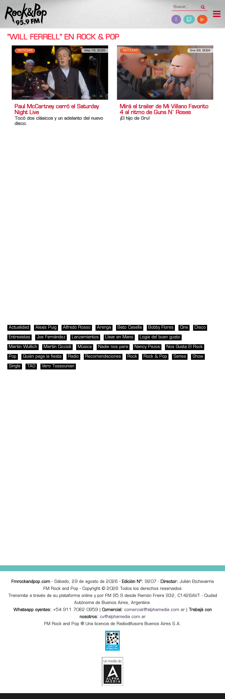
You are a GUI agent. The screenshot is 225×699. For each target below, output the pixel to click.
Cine (184, 327)
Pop (12, 356)
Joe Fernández (51, 337)
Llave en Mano (119, 337)
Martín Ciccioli (57, 347)
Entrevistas (19, 337)
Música (85, 347)
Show (197, 356)
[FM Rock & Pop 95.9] (23, 14)
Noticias (25, 50)
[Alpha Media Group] (112, 671)
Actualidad (19, 327)
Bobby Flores (160, 327)
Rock (132, 356)
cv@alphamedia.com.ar (123, 617)
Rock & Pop (155, 356)
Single (15, 366)
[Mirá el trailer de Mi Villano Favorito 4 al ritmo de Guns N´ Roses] (165, 72)
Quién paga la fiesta (42, 356)
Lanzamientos (85, 337)
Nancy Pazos (147, 347)
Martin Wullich (23, 347)
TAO (31, 366)
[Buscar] (203, 5)
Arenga (104, 327)
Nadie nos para (113, 347)
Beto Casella (129, 327)
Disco (200, 327)
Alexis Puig (46, 327)
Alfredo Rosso (77, 327)
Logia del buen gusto (160, 337)
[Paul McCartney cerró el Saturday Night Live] (60, 72)
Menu (217, 14)
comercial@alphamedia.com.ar (154, 610)
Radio (73, 356)
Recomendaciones (103, 356)
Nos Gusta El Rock (184, 347)
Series (179, 356)
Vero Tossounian (58, 366)
